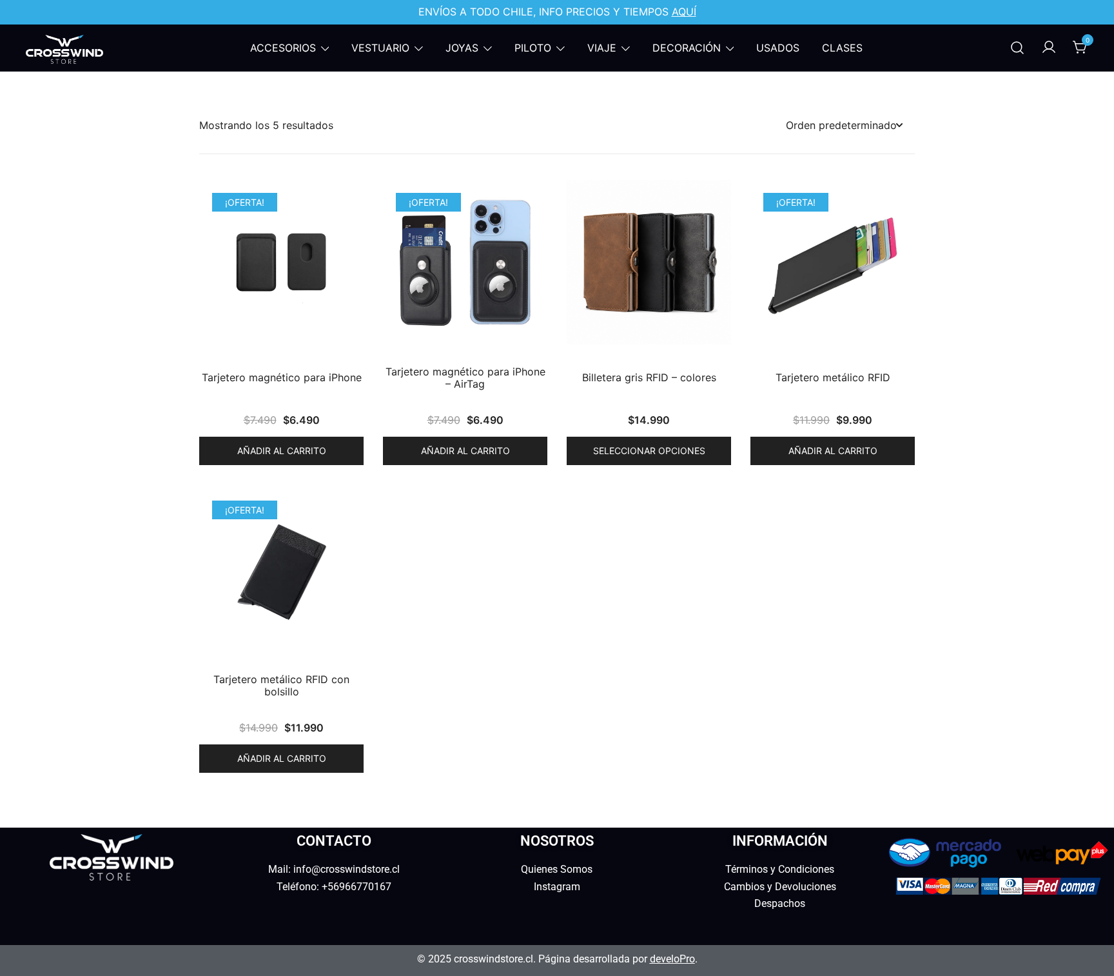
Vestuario (380, 47)
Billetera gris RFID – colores (649, 378)
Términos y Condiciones (779, 869)
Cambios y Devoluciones (780, 887)
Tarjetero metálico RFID (833, 378)
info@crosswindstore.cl (346, 869)
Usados (777, 47)
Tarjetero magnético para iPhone (282, 378)
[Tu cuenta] (1049, 47)
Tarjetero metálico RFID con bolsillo (281, 685)
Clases (842, 47)
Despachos (779, 903)
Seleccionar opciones (649, 450)
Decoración (686, 47)
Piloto (532, 47)
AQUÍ (684, 11)
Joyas (461, 47)
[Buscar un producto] (1017, 48)
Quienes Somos (556, 869)
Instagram (557, 887)
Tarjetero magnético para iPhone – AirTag (465, 378)
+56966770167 (356, 887)
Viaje (601, 47)
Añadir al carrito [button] (281, 450)
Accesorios (283, 47)
